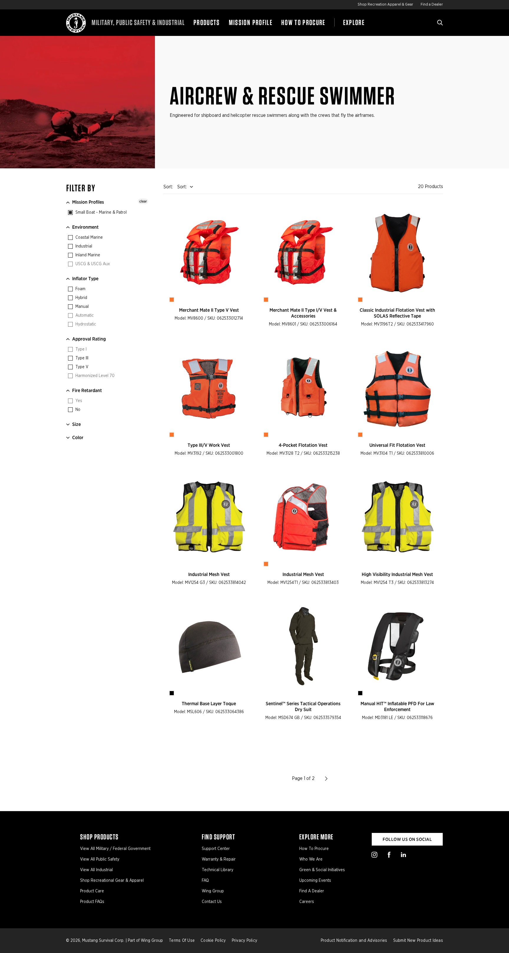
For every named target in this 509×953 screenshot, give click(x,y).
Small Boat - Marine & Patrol (100, 212)
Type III (81, 358)
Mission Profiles (88, 202)
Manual (81, 307)
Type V (81, 367)
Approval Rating (89, 339)
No (77, 410)
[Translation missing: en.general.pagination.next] (326, 778)
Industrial (83, 246)
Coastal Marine (88, 237)
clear (143, 201)
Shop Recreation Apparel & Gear (385, 4)
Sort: (182, 187)
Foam (79, 289)
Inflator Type (85, 278)
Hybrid (80, 298)
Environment (85, 227)
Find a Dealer (432, 4)
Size (76, 424)
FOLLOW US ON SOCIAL (407, 839)
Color (77, 437)
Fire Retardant (87, 390)
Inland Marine (87, 255)
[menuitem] (206, 22)
